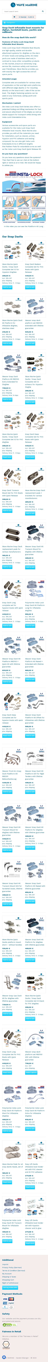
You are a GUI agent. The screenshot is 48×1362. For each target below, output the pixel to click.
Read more (7, 457)
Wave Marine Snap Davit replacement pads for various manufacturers (12, 549)
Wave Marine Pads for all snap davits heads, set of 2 (12, 1166)
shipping (9, 280)
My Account (6, 1274)
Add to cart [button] (7, 287)
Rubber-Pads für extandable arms (20, 147)
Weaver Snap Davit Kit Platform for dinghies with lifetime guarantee (34, 830)
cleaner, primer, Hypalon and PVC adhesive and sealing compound (18, 138)
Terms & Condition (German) (13, 1271)
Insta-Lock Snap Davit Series (17, 107)
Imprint (5, 1264)
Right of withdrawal (10, 1283)
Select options (31, 1072)
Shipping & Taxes (9, 1277)
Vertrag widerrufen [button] (10, 1287)
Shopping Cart (8, 1280)
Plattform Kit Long (35, 226)
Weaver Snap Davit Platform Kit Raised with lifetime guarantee (35, 886)
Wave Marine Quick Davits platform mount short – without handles (12, 942)
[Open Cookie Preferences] (4, 1358)
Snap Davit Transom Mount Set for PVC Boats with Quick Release (12, 493)
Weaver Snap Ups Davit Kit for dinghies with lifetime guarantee (12, 998)
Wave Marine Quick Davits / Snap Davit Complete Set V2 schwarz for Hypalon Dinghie (34, 382)
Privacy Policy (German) (12, 1268)
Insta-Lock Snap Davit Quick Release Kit (24, 149)
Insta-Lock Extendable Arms (14, 117)
